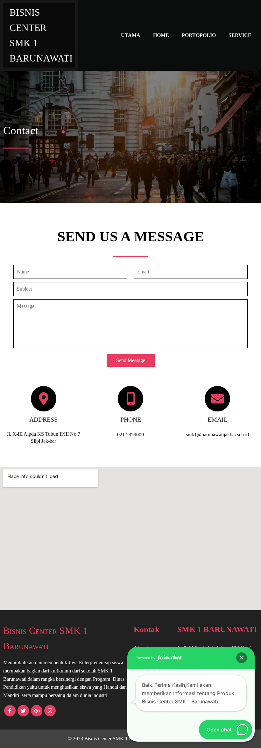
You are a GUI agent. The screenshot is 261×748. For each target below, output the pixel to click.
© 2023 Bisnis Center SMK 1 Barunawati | (112, 738)
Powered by (146, 658)
